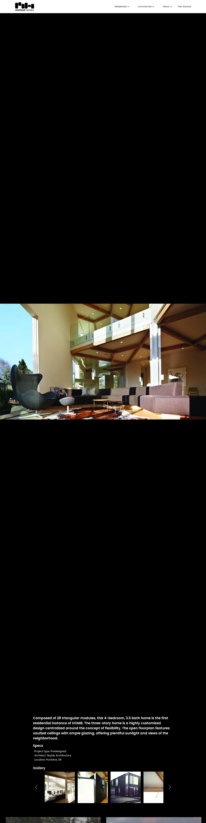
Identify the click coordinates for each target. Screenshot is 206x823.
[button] (122, 6)
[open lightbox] (59, 787)
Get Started (184, 6)
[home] (24, 6)
